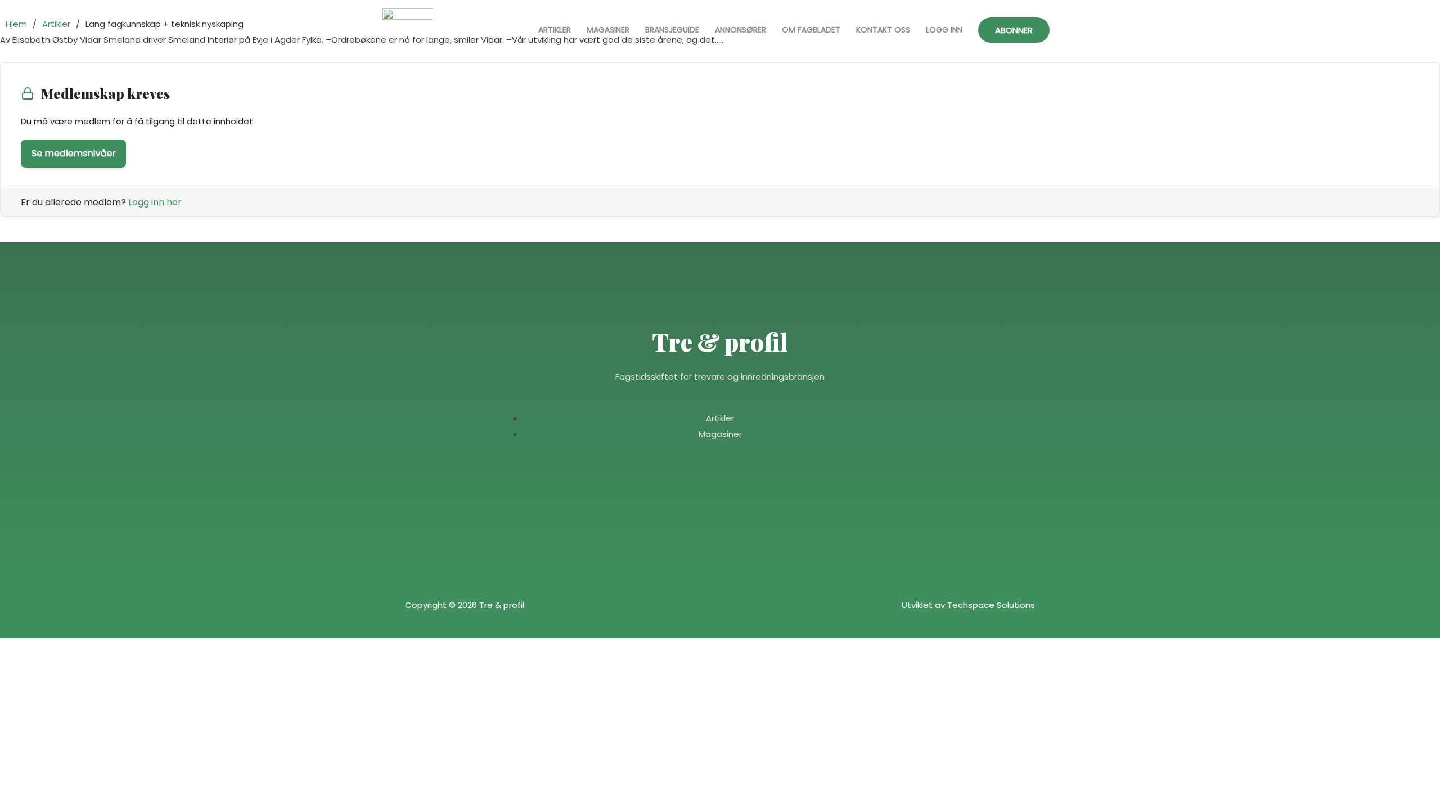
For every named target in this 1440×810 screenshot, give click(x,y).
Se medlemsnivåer (73, 153)
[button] (1014, 30)
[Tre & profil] (407, 30)
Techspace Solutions (991, 605)
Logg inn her (155, 202)
